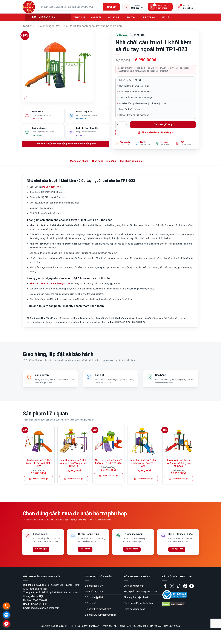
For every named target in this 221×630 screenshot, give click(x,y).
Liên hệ (165, 17)
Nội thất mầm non (94, 591)
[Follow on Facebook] (165, 586)
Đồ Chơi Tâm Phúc (51, 186)
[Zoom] (26, 98)
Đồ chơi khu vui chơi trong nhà (100, 614)
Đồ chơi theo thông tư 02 (98, 609)
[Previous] (22, 456)
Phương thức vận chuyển (136, 597)
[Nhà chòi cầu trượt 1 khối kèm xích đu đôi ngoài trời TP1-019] (73, 441)
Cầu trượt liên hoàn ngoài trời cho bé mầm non (93, 26)
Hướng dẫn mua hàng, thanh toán (140, 591)
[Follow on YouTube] (191, 586)
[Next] (194, 456)
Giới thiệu (96, 17)
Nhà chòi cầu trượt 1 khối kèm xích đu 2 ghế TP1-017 (39, 463)
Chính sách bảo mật (134, 585)
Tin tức (131, 17)
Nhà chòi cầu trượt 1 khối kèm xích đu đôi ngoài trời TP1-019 (73, 463)
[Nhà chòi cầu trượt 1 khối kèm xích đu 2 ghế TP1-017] (38, 441)
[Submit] (111, 7)
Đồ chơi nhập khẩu (94, 597)
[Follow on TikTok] (178, 586)
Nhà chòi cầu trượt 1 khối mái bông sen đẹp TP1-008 (143, 463)
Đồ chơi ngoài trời (49, 26)
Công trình (114, 17)
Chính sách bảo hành (134, 609)
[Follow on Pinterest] (185, 586)
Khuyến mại (149, 17)
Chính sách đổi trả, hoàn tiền (138, 603)
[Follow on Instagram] (172, 586)
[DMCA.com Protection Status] (173, 604)
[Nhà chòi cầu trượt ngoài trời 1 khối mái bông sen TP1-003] (178, 441)
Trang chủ (79, 17)
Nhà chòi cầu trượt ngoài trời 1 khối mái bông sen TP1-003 (178, 463)
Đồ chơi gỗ (90, 603)
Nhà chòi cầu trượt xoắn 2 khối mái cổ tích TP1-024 (108, 462)
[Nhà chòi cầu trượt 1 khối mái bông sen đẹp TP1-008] (143, 441)
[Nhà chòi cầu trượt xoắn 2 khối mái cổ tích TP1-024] (108, 441)
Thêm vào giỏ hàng (162, 124)
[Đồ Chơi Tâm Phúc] (28, 7)
